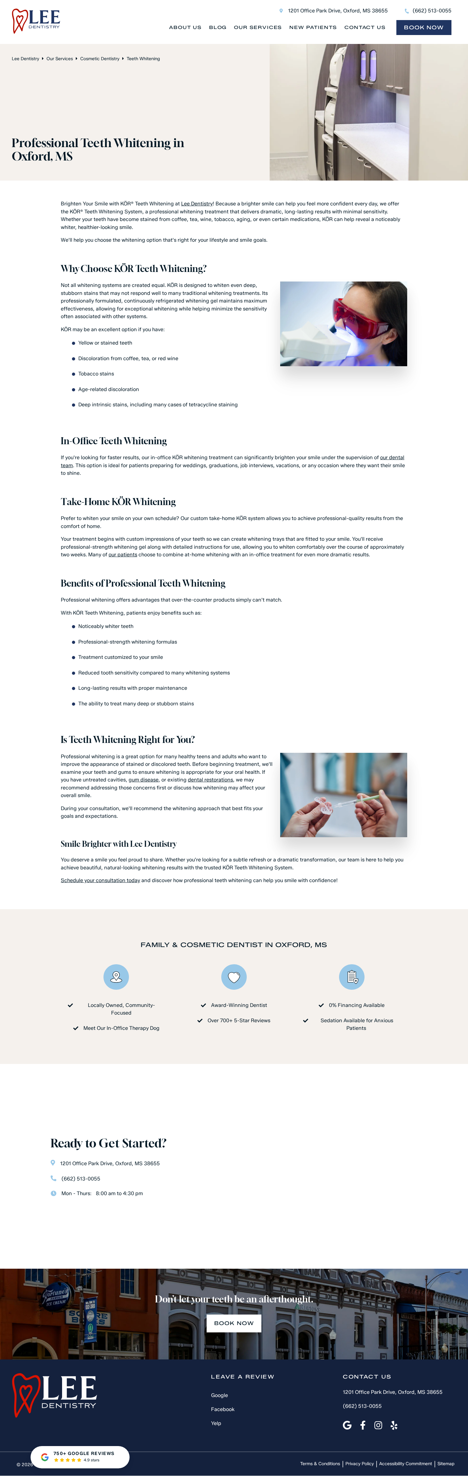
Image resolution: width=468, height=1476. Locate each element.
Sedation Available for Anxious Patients (357, 1024)
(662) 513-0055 (432, 11)
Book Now (424, 28)
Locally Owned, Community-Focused (121, 1009)
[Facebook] (363, 1425)
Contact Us (365, 27)
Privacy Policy (359, 1464)
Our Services (258, 27)
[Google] (347, 1425)
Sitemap (445, 1464)
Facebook (223, 1410)
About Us (185, 27)
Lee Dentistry (25, 58)
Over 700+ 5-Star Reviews (239, 1020)
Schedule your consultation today (100, 880)
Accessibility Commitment (405, 1464)
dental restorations (210, 780)
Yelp (216, 1424)
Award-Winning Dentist (239, 1005)
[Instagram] (378, 1425)
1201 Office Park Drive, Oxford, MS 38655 (338, 11)
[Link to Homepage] (54, 1396)
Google (219, 1396)
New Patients (313, 27)
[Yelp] (394, 1425)
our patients (123, 555)
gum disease (144, 780)
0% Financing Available (357, 1005)
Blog (218, 27)
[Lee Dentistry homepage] (36, 32)
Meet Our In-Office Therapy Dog (121, 1028)
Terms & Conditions (320, 1464)
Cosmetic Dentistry (99, 58)
